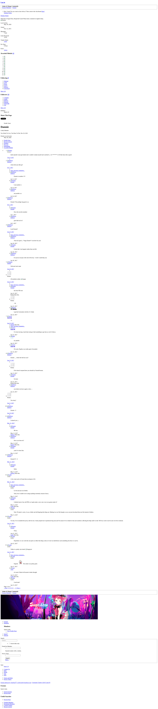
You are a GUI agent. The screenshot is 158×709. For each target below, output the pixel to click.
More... (7, 660)
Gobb (12, 506)
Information (7, 146)
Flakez (9, 152)
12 (13, 53)
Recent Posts (7, 693)
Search (5, 634)
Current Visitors (8, 705)
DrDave (9, 162)
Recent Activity (8, 142)
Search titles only (14, 643)
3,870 (5, 41)
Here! (43, 11)
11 (16, 588)
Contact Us (7, 669)
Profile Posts (7, 140)
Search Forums (8, 691)
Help (5, 670)
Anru (12, 569)
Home (5, 672)
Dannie (12, 182)
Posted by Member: (7, 646)
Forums (6, 621)
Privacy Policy (8, 679)
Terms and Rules (8, 678)
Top (5, 673)
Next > (18, 588)
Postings (6, 143)
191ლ (5, 50)
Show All (3, 91)
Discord (6, 635)
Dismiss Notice (8, 13)
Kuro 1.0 (6, 666)
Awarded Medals (8, 147)
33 (8, 94)
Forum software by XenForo (16, 682)
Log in (3, 2)
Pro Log (6, 144)
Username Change (41, 682)
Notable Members (8, 702)
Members (6, 623)
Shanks (9, 263)
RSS (5, 675)
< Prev (5, 588)
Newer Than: (5, 653)
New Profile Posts (12, 631)
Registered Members (9, 704)
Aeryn (9, 317)
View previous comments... (18, 170)
